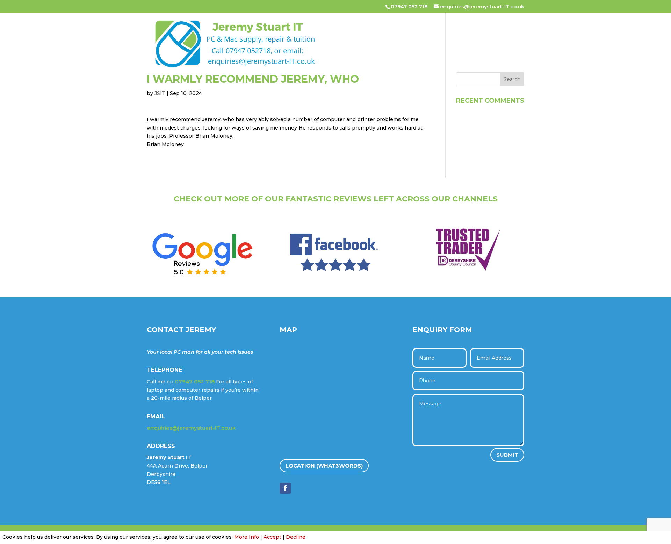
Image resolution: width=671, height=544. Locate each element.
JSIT (159, 93)
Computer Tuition (412, 33)
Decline (295, 537)
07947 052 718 (409, 6)
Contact (281, 55)
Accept (272, 537)
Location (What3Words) (324, 465)
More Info (246, 537)
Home (276, 33)
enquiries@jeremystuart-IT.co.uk (191, 428)
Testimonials (469, 33)
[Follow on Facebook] (285, 488)
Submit (507, 454)
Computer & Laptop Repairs (334, 33)
